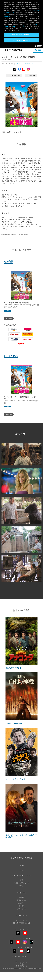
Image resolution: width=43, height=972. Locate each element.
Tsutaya (14, 340)
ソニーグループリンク (21, 920)
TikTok (31, 943)
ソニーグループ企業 (19, 26)
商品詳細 (9, 318)
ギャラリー (31, 75)
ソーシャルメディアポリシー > (21, 956)
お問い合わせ (21, 909)
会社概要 (21, 897)
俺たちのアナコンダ (14, 667)
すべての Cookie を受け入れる (21, 35)
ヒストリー (21, 903)
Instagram (28, 70)
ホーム (21, 865)
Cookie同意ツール (9, 16)
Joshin (21, 345)
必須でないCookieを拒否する (21, 40)
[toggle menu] (2, 50)
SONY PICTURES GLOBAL (21, 923)
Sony (36, 46)
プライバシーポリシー (21, 962)
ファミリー (19, 64)
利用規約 (21, 964)
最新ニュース (21, 900)
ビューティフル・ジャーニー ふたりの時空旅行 (21, 836)
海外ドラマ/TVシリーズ (21, 883)
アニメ (21, 886)
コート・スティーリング (15, 779)
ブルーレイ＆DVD (14, 75)
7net (27, 340)
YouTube (23, 70)
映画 (21, 870)
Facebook (19, 70)
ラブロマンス (29, 64)
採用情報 (21, 906)
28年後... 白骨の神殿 (14, 723)
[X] (11, 942)
